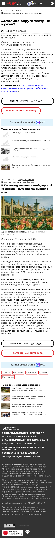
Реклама (7, 436)
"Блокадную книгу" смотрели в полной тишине (31, 141)
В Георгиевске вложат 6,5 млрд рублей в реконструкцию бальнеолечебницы (28, 405)
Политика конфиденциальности (20, 453)
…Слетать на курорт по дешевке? (25, 157)
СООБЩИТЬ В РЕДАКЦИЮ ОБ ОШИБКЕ (21, 456)
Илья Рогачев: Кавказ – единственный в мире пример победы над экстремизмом (24, 88)
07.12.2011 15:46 (7, 10)
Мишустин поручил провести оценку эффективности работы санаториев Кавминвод (31, 413)
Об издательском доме (15, 433)
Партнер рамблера (24, 525)
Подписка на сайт (12, 444)
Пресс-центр (37, 433)
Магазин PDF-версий (25, 436)
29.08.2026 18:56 (8, 180)
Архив (16, 35)
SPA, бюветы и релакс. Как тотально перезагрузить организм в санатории (27, 389)
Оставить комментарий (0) (21, 111)
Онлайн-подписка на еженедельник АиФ (25, 440)
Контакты (30, 444)
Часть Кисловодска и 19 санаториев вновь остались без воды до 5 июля (29, 397)
